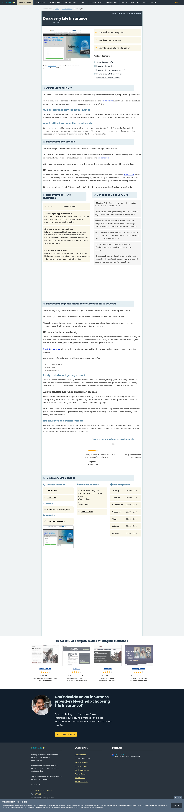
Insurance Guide (81, 782)
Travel (83, 3)
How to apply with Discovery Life (109, 74)
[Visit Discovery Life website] (58, 537)
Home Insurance (81, 766)
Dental (124, 3)
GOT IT (176, 805)
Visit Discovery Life (56, 521)
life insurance (107, 101)
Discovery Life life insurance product (110, 70)
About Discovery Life (104, 62)
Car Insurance (80, 755)
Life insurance (25, 3)
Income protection (139, 3)
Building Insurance (82, 770)
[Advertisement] (117, 281)
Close (178, 798)
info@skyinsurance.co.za (43, 790)
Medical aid (40, 3)
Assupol (108, 669)
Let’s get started (67, 734)
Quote (177, 3)
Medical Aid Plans (81, 762)
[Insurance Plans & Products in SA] (8, 3)
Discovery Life (52, 66)
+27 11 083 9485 (39, 794)
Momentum (45, 669)
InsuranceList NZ (120, 754)
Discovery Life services (105, 66)
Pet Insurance (80, 778)
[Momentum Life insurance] (45, 655)
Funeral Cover (80, 774)
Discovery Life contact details (108, 78)
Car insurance (54, 3)
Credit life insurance (51, 349)
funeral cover (103, 158)
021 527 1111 (51, 497)
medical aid (129, 175)
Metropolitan (138, 669)
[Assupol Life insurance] (108, 655)
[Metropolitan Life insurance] (139, 655)
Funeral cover (96, 3)
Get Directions (87, 512)
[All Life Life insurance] (77, 655)
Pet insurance (111, 3)
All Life (76, 669)
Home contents (71, 3)
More (153, 2)
